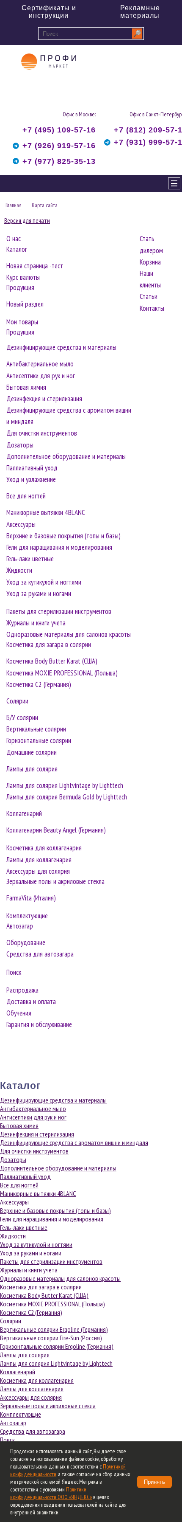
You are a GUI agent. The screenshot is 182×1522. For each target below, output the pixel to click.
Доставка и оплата (31, 1001)
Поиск (13, 972)
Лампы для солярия (32, 769)
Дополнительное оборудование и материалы (66, 456)
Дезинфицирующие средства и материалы (61, 347)
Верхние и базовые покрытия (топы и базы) (63, 535)
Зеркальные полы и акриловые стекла (55, 881)
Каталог (16, 249)
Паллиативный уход (32, 468)
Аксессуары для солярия (38, 871)
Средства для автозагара (40, 954)
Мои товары (22, 321)
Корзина (150, 262)
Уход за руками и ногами (38, 593)
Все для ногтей (26, 496)
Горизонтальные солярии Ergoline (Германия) (56, 1346)
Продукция (20, 287)
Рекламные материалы (140, 11)
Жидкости (19, 570)
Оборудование (25, 942)
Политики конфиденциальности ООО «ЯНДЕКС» (51, 1493)
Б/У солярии (22, 717)
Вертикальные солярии (36, 729)
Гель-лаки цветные (30, 558)
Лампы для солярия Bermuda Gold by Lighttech (66, 797)
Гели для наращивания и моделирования (59, 547)
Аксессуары (21, 524)
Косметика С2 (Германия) (38, 684)
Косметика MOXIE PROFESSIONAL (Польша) (62, 673)
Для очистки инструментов (41, 433)
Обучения (18, 1013)
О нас (13, 238)
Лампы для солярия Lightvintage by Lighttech (64, 785)
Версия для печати (27, 221)
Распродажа (22, 990)
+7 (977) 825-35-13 (59, 161)
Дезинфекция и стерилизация (44, 398)
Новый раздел (25, 304)
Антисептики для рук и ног (40, 375)
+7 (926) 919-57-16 (59, 145)
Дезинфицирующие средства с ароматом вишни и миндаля (74, 1142)
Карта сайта (45, 205)
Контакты (152, 308)
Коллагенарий (24, 813)
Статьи (148, 296)
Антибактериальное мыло (40, 364)
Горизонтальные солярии (38, 740)
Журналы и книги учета (36, 622)
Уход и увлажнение (31, 479)
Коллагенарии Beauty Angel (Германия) (56, 830)
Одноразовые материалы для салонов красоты (68, 634)
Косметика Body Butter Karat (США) (51, 661)
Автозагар (19, 926)
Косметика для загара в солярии (48, 644)
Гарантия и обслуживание (39, 1024)
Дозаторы (19, 445)
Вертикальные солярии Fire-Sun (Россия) (51, 1338)
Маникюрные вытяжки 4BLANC (45, 512)
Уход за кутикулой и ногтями (43, 582)
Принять (154, 1482)
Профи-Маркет (48, 76)
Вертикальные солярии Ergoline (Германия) (54, 1329)
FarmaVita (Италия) (31, 898)
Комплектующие (27, 915)
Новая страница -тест (34, 265)
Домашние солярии (31, 752)
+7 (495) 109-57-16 (59, 130)
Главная (14, 205)
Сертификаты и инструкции (49, 11)
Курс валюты (23, 277)
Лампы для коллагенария (39, 859)
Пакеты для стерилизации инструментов (58, 611)
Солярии (17, 701)
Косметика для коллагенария (44, 847)
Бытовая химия (26, 387)
